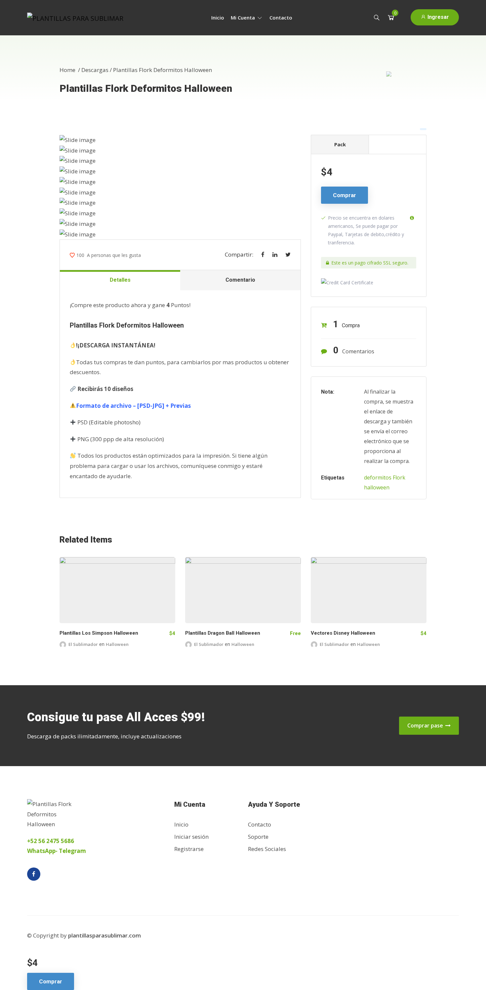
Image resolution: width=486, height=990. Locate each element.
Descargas (94, 70)
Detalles (120, 280)
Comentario (240, 280)
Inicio (217, 17)
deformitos (377, 477)
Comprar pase (425, 725)
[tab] (397, 144)
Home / (70, 70)
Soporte (258, 836)
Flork (399, 477)
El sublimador (83, 644)
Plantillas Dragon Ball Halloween (222, 633)
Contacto (280, 17)
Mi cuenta (243, 17)
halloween (376, 487)
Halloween (117, 644)
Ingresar (437, 17)
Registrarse (189, 849)
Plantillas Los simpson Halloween (99, 633)
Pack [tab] (340, 144)
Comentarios (353, 350)
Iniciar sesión (191, 836)
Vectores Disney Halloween (343, 633)
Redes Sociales (267, 849)
